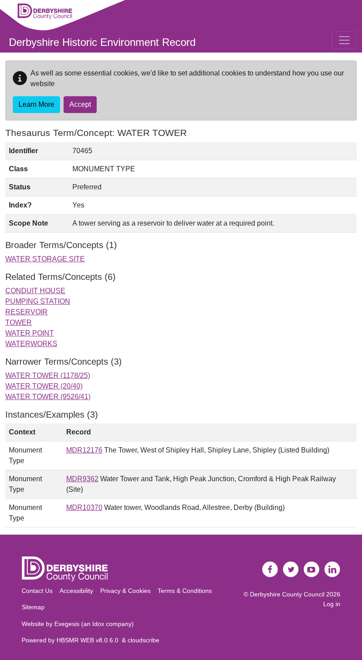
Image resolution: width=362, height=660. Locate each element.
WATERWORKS (31, 343)
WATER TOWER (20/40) (44, 386)
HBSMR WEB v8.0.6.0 (89, 640)
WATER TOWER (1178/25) (47, 375)
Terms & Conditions (185, 590)
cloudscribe (143, 640)
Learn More (36, 104)
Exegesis (66, 623)
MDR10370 (84, 507)
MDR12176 (84, 450)
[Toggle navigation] (344, 40)
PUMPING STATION (37, 301)
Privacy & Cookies (125, 590)
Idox (98, 623)
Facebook (270, 569)
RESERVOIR (26, 312)
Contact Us (37, 590)
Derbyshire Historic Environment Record (102, 42)
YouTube (312, 569)
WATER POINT (29, 333)
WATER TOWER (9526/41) (47, 396)
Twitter (291, 569)
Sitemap (33, 607)
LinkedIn (332, 569)
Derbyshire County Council (287, 594)
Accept (80, 104)
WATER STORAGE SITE (45, 259)
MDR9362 (82, 479)
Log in (331, 603)
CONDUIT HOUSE (35, 290)
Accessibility (76, 590)
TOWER (18, 322)
